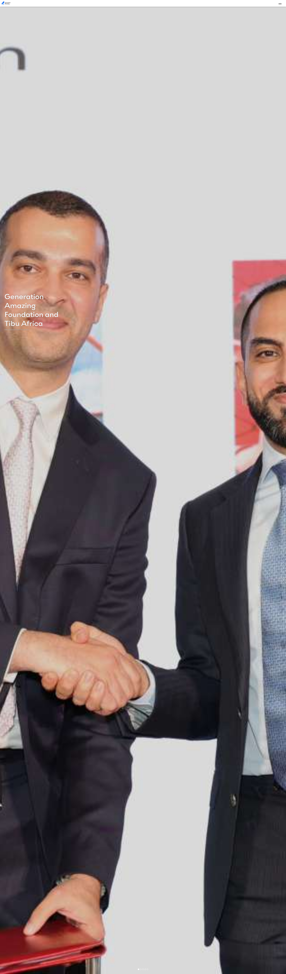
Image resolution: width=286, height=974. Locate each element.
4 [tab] (145, 969)
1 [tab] (138, 969)
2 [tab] (141, 969)
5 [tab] (147, 969)
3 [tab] (143, 969)
